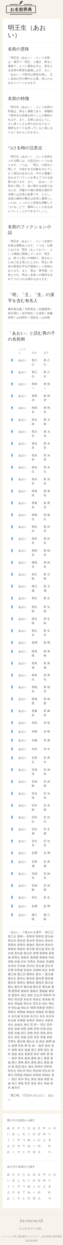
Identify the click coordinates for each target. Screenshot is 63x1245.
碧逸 (43, 1037)
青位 (27, 1079)
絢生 (42, 1041)
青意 (27, 1083)
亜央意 (21, 940)
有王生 (34, 1016)
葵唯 (14, 1049)
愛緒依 (25, 991)
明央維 (46, 999)
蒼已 (14, 1062)
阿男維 (18, 1075)
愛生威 (28, 986)
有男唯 (21, 1020)
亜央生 (40, 940)
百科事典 (57, 1236)
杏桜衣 (49, 1020)
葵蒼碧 (28, 1054)
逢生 (31, 1066)
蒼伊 (14, 1058)
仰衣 (34, 749)
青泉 (34, 1083)
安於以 (30, 965)
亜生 (34, 598)
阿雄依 (37, 1075)
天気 (14, 1236)
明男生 (12, 1012)
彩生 (34, 897)
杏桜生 (40, 1020)
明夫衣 (28, 999)
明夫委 (18, 999)
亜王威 (40, 949)
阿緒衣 (28, 1075)
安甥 (34, 853)
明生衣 (25, 1007)
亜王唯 (30, 949)
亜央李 (30, 940)
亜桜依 (12, 949)
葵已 (34, 1049)
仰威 (34, 740)
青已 (14, 1083)
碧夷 (43, 1028)
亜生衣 (28, 953)
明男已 (50, 1007)
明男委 (41, 1007)
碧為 (49, 1033)
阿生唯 (37, 1070)
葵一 (34, 1045)
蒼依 (21, 1058)
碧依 (10, 1028)
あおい (22, 360)
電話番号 (22, 1236)
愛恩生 (21, 982)
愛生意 (37, 986)
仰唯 (34, 731)
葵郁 (43, 1054)
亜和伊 (30, 936)
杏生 (10, 1024)
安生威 (40, 965)
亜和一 (21, 936)
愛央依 (30, 978)
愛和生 (30, 974)
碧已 (23, 1033)
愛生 (10, 986)
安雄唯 (37, 970)
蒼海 (34, 1062)
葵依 (47, 1045)
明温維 (18, 1003)
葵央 (21, 1049)
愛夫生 (12, 978)
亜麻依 (43, 957)
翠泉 (21, 1045)
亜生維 (18, 953)
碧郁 (49, 1037)
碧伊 (49, 1024)
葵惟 (40, 1049)
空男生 (12, 1041)
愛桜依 (30, 982)
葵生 (47, 1049)
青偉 (40, 1079)
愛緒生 (34, 991)
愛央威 (49, 978)
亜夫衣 (12, 940)
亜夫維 (49, 936)
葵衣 (36, 1054)
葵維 (14, 1054)
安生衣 (49, 965)
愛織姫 (43, 991)
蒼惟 (21, 1062)
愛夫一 (40, 974)
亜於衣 (49, 944)
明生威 (16, 1007)
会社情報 (46, 1236)
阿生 (29, 1070)
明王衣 (37, 1003)
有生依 (50, 1016)
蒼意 (27, 1062)
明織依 (40, 1012)
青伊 (21, 1079)
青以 (14, 1079)
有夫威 (16, 1016)
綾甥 (14, 1045)
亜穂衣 (25, 957)
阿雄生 (46, 1075)
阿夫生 (12, 1070)
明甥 (33, 1007)
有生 (42, 1016)
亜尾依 (12, 944)
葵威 (27, 1049)
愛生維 (46, 986)
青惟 (21, 1083)
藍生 (24, 1066)
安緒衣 (28, 970)
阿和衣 (48, 1066)
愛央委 (40, 978)
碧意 (36, 1033)
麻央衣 (16, 1087)
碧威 (17, 1033)
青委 (47, 1079)
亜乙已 (49, 932)
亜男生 (16, 957)
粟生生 (30, 1041)
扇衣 (30, 995)
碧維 (23, 1037)
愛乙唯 (12, 974)
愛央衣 (12, 982)
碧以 (43, 1024)
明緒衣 (30, 1012)
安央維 (21, 965)
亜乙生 (12, 936)
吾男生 (31, 961)
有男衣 (30, 1020)
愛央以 (21, 978)
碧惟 (30, 1033)
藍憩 (18, 1066)
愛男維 (16, 991)
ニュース (6, 1236)
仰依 (34, 722)
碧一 (36, 1024)
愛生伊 (18, 986)
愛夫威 (49, 974)
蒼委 (47, 1058)
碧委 (10, 1033)
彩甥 (34, 906)
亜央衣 (49, 940)
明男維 (21, 1012)
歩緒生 (18, 1024)
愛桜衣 (40, 982)
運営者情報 (31, 1240)
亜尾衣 (21, 944)
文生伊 (38, 995)
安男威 (18, 970)
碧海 (43, 1033)
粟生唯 (21, 1041)
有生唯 (12, 1020)
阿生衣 (46, 1070)
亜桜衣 (21, 949)
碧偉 (17, 1028)
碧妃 (49, 1028)
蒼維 (47, 1062)
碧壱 (36, 1028)
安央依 (12, 965)
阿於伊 (21, 1070)
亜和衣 (40, 936)
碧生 (10, 1037)
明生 (45, 1003)
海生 (26, 1024)
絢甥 (48, 1041)
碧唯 (30, 1028)
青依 (34, 1079)
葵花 (21, 1054)
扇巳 (23, 995)
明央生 (37, 999)
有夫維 (25, 1016)
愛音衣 (16, 995)
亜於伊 (40, 944)
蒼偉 (27, 1058)
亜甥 (34, 642)
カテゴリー (34, 1236)
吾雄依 (41, 961)
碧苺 (30, 1037)
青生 (40, 1083)
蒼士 (40, 1058)
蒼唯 (34, 1058)
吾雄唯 (50, 961)
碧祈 (17, 1037)
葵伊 (41, 1045)
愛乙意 (21, 974)
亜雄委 (34, 957)
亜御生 (30, 944)
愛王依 (49, 982)
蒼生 (40, 1062)
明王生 (28, 1003)
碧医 (23, 1028)
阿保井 (39, 1066)
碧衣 (36, 1037)
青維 (47, 1083)
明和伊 (47, 995)
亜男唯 (43, 953)
